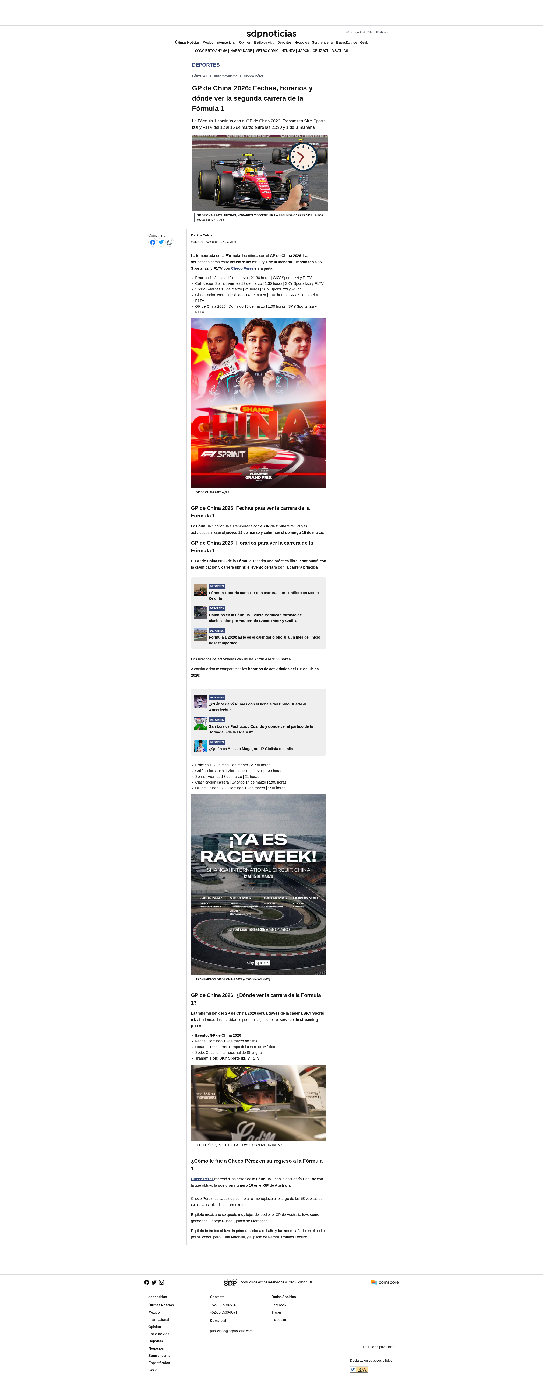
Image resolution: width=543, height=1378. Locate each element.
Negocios (301, 42)
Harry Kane (241, 51)
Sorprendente (322, 42)
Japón (304, 51)
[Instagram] (161, 1282)
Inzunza (288, 51)
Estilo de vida (264, 42)
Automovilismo (226, 76)
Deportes (284, 42)
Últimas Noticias (187, 42)
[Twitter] (161, 242)
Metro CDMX (266, 51)
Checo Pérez (254, 76)
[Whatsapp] (169, 242)
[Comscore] (385, 1282)
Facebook (279, 1305)
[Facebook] (152, 242)
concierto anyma (211, 51)
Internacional (226, 42)
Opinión (245, 42)
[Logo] (271, 34)
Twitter (276, 1312)
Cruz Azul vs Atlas (330, 51)
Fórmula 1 (200, 76)
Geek (364, 42)
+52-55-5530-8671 (223, 1312)
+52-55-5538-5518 (223, 1305)
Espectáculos (346, 42)
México (208, 42)
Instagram (279, 1319)
